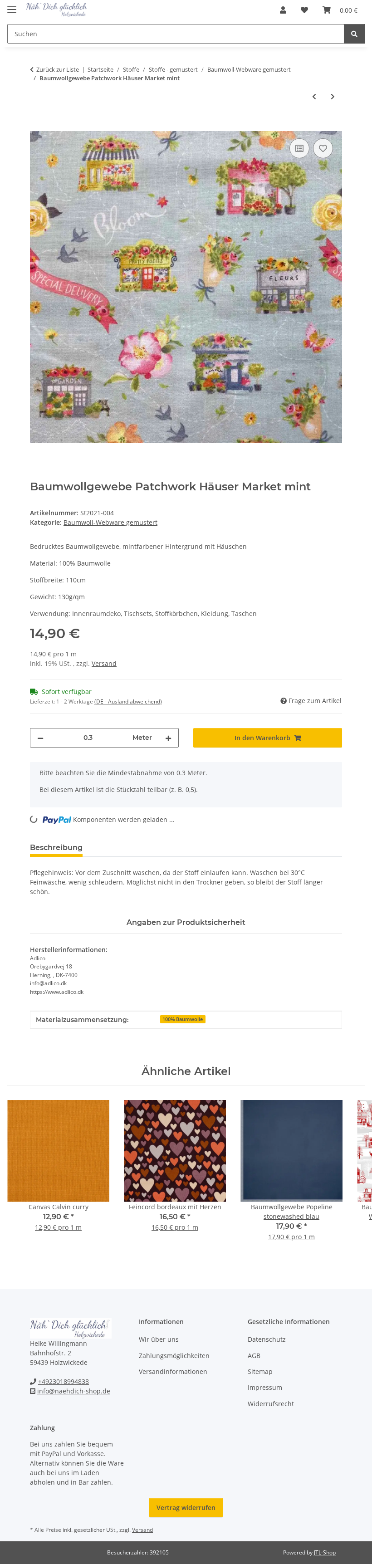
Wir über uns (159, 1339)
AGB (254, 1355)
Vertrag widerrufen (186, 1507)
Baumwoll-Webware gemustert (110, 522)
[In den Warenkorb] (37, 126)
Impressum (265, 1387)
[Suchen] (354, 34)
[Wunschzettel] (304, 10)
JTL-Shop (325, 1552)
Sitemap (260, 1371)
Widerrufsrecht (271, 1403)
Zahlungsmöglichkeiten (174, 1355)
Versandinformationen (173, 1371)
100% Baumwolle (182, 1019)
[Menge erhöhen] (168, 737)
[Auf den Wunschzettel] (323, 148)
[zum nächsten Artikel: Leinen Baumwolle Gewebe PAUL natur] (332, 96)
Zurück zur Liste (57, 69)
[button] (283, 10)
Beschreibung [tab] (56, 847)
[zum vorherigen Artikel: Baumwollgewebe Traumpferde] (314, 96)
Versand (104, 663)
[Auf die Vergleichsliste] (299, 148)
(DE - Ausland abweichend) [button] (128, 701)
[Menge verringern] (40, 737)
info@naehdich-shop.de (73, 1391)
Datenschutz (267, 1339)
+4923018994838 (63, 1381)
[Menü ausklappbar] (11, 5)
